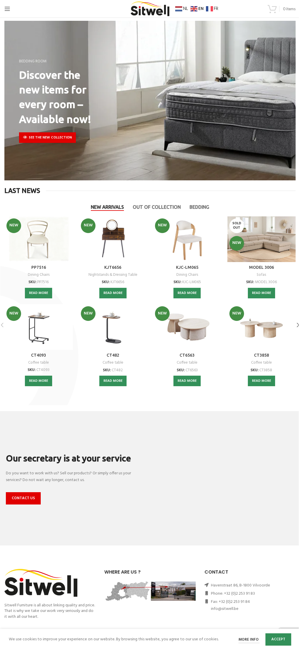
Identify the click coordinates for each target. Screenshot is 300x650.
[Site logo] (150, 9)
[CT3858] (261, 327)
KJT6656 (112, 267)
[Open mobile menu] (7, 9)
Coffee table (38, 363)
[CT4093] (38, 327)
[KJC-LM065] (187, 239)
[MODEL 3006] (261, 239)
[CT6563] (187, 327)
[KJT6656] (113, 239)
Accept (278, 639)
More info (249, 640)
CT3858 (261, 355)
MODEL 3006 (261, 267)
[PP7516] (38, 239)
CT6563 (187, 355)
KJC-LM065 (187, 267)
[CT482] (113, 327)
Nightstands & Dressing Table (112, 275)
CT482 (113, 355)
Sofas (261, 275)
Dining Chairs (39, 275)
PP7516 (38, 267)
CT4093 (38, 355)
